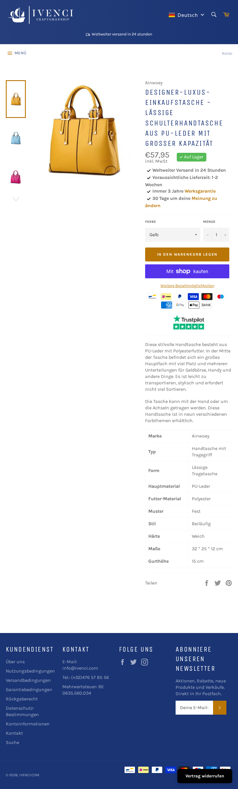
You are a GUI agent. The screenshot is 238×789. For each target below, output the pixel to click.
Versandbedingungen (28, 680)
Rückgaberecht (22, 699)
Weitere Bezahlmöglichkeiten (187, 285)
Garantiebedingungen (29, 689)
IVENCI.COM (29, 775)
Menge (209, 222)
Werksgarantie (200, 191)
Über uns (15, 661)
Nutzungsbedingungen (30, 671)
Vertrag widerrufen (204, 776)
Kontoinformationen (28, 724)
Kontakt (14, 733)
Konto (227, 53)
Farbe (150, 222)
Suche (12, 742)
